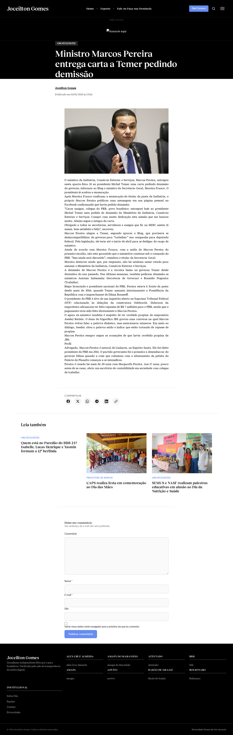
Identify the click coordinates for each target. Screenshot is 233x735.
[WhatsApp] (87, 401)
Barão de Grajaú (157, 678)
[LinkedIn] (106, 401)
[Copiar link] (116, 401)
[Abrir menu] (222, 8)
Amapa (70, 678)
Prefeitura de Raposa (99, 478)
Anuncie (222, 729)
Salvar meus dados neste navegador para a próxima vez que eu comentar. (102, 627)
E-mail (68, 595)
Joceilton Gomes (65, 88)
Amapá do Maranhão (118, 664)
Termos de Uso (210, 729)
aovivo (111, 678)
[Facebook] (68, 401)
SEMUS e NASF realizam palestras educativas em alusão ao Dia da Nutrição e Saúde (180, 487)
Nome (68, 581)
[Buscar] (213, 8)
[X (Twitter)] (78, 401)
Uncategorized (66, 43)
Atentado (153, 664)
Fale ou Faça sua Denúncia (134, 8)
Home (90, 8)
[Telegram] (97, 401)
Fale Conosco (199, 8)
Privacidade (13, 712)
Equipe (11, 701)
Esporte (105, 8)
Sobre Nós (12, 696)
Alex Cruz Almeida (76, 664)
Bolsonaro (194, 678)
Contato (11, 706)
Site (66, 609)
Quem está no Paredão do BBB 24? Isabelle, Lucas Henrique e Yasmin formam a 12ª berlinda (49, 447)
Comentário (70, 534)
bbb (191, 664)
